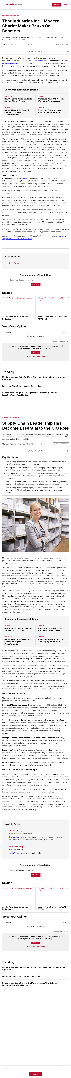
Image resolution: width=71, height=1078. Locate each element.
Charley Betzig (7, 444)
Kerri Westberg (19, 444)
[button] (3, 4)
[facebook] (29, 51)
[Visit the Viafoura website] (64, 341)
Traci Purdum (7, 44)
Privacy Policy (62, 1069)
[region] (35, 337)
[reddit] (39, 51)
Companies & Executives (10, 15)
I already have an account (35, 356)
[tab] (7, 332)
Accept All (35, 1074)
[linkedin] (32, 51)
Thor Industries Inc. (35, 61)
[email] (42, 51)
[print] (68, 51)
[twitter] (35, 51)
